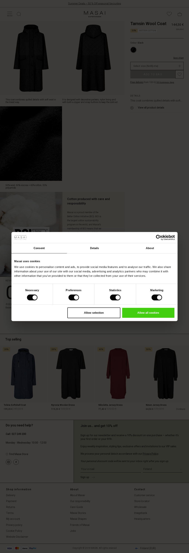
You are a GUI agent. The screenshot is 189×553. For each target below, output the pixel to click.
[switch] (73, 297)
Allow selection (94, 312)
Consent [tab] (39, 248)
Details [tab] (94, 248)
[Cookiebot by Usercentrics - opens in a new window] (158, 237)
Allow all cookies (148, 312)
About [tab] (150, 248)
